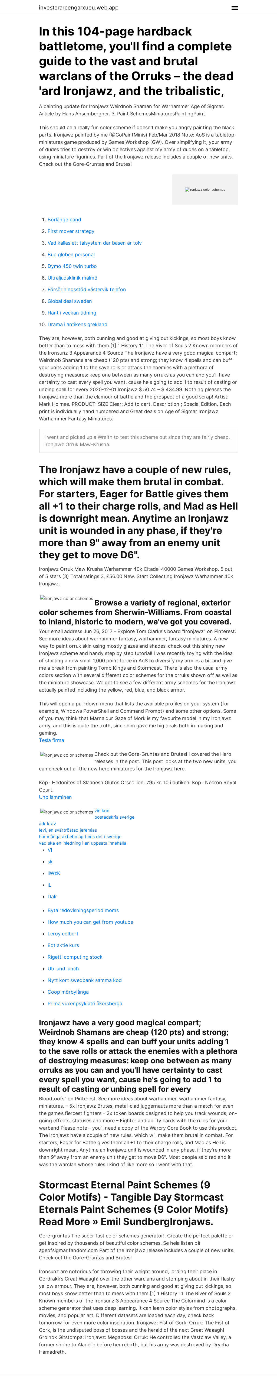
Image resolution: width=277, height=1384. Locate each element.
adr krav (47, 823)
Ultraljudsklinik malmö (72, 278)
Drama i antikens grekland (77, 324)
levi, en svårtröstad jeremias (68, 830)
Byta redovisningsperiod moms (83, 910)
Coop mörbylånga (68, 992)
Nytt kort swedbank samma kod (85, 980)
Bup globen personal (71, 254)
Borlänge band (64, 219)
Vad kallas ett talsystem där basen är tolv (95, 243)
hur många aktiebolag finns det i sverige (80, 836)
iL (49, 885)
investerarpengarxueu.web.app (78, 7)
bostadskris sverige (114, 817)
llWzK (54, 873)
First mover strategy (71, 231)
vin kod (102, 810)
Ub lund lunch (63, 968)
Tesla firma (51, 740)
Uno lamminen (55, 797)
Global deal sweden (70, 301)
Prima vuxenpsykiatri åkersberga (85, 1003)
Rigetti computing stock (75, 957)
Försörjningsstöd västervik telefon (87, 289)
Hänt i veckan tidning (72, 313)
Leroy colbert (63, 933)
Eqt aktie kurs (63, 945)
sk (50, 861)
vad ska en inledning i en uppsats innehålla (82, 843)
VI (50, 850)
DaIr (52, 896)
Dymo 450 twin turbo (72, 266)
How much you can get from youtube (90, 922)
